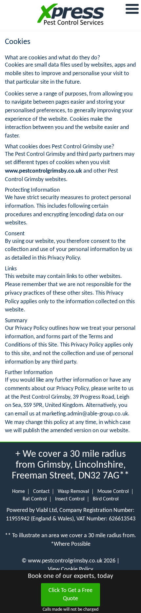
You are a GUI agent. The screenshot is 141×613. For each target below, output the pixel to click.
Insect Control (70, 499)
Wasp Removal (73, 491)
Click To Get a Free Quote (70, 594)
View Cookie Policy (70, 569)
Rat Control (35, 499)
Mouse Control (113, 491)
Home (18, 491)
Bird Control (106, 499)
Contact (41, 491)
